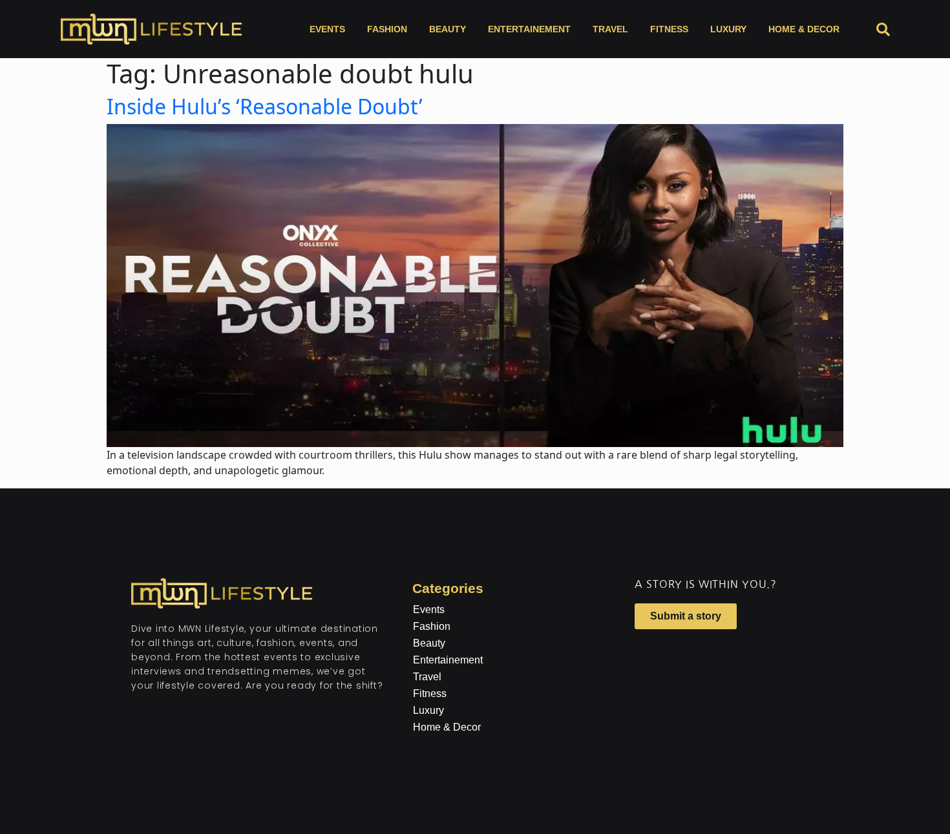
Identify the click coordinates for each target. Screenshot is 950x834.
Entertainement (529, 29)
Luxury (728, 29)
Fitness (669, 29)
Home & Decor (803, 29)
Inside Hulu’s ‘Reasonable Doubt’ (265, 106)
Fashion (387, 29)
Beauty (447, 29)
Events (327, 29)
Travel (610, 29)
